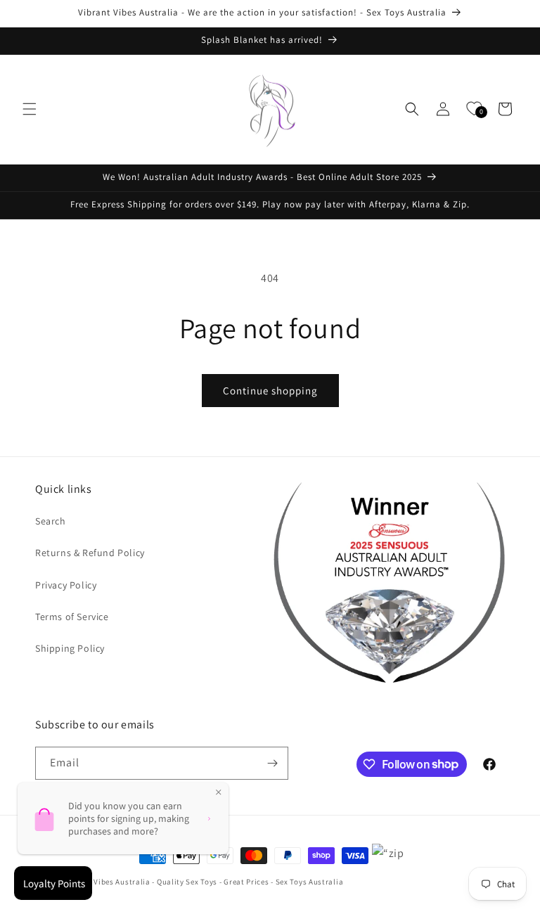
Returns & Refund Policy (90, 552)
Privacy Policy (65, 585)
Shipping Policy (70, 648)
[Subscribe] (272, 763)
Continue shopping (270, 390)
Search (50, 521)
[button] (29, 109)
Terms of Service (72, 616)
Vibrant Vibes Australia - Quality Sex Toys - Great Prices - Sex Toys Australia (204, 882)
